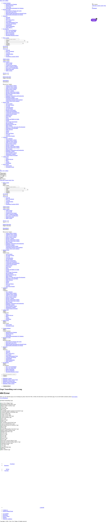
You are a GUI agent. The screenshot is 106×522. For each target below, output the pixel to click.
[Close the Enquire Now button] (96, 19)
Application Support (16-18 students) (14, 99)
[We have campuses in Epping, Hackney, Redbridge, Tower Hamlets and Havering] (7, 455)
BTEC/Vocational (10, 51)
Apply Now (103, 5)
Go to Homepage (4, 398)
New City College (4, 170)
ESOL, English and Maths (12, 66)
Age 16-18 (5, 46)
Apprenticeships (9, 54)
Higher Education (10, 69)
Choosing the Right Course (12, 98)
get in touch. (75, 396)
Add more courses (96, 5)
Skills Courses (9, 70)
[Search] (92, 7)
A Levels (8, 50)
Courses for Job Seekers (11, 65)
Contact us (5, 510)
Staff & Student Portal (8, 511)
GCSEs (7, 55)
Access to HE (9, 64)
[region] (53, 425)
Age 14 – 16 (6, 73)
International (6, 80)
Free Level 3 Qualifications (12, 68)
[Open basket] (92, 3)
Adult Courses (6, 59)
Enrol (93, 20)
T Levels (8, 52)
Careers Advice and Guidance (12, 101)
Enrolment (94, 8)
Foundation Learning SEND (12, 56)
